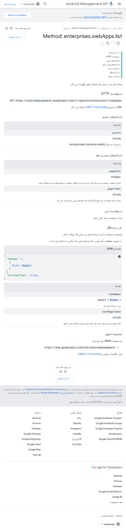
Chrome (36, 423)
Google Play (35, 449)
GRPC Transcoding (97, 107)
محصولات (104, 28)
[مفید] (11, 28)
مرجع (65, 28)
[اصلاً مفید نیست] (6, 28)
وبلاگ (79, 418)
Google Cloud (34, 444)
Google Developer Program (108, 418)
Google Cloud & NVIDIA (110, 439)
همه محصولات (116, 502)
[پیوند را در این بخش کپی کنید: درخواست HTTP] (97, 94)
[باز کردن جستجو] (45, 4)
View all (37, 455)
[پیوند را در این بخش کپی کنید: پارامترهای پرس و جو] (92, 155)
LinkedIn (77, 434)
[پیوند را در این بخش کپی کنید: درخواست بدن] (101, 211)
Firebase (36, 428)
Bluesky (77, 423)
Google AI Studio (32, 434)
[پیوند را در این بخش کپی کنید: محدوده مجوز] (101, 334)
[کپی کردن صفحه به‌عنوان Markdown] (108, 43)
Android (36, 418)
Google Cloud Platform (110, 491)
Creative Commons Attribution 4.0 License (45, 389)
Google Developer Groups (109, 423)
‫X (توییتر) (76, 439)
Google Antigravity (31, 439)
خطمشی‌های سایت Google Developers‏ (57, 392)
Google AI (117, 497)
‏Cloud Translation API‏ (95, 17)
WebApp (27, 265)
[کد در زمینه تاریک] (119, 256)
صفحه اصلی (117, 28)
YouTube (76, 444)
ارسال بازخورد (14, 36)
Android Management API (87, 4)
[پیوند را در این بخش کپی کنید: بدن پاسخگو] (104, 228)
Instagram (76, 428)
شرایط (119, 515)
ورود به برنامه (10, 4)
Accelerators (115, 434)
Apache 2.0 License (108, 392)
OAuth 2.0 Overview (89, 354)
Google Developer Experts (108, 428)
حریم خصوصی (107, 515)
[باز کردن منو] (119, 4)
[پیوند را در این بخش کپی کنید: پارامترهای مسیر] (98, 117)
